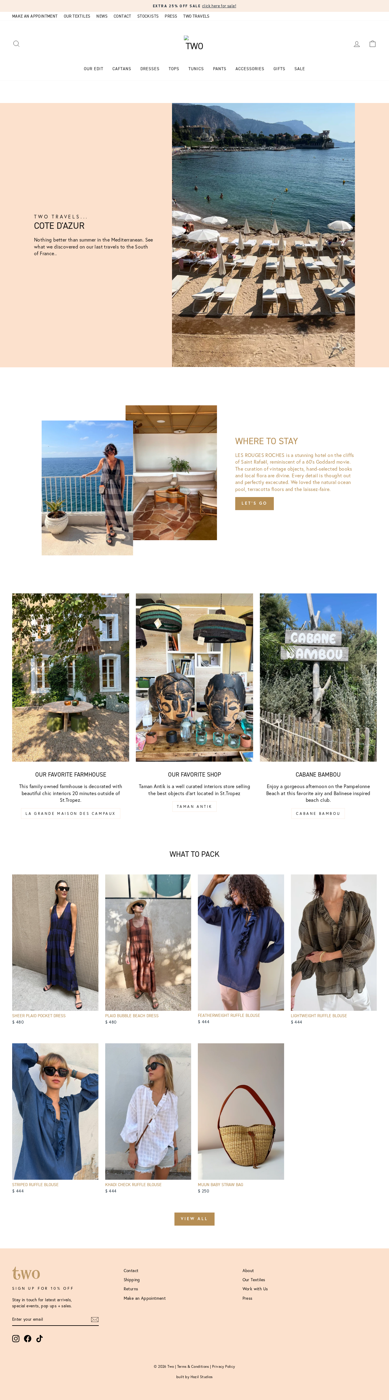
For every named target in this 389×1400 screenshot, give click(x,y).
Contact (122, 16)
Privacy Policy (223, 1366)
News (102, 16)
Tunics (196, 69)
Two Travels (196, 16)
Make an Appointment (35, 16)
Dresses (150, 69)
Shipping (132, 1279)
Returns (131, 1288)
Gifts (279, 69)
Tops (174, 69)
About (248, 1270)
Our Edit (93, 69)
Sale (299, 69)
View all (194, 1218)
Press (171, 16)
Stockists (148, 16)
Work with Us (255, 1288)
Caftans (121, 69)
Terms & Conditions (193, 1366)
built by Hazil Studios (194, 1376)
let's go (254, 503)
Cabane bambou (318, 813)
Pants (219, 69)
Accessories (250, 69)
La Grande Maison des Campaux (71, 813)
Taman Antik (194, 806)
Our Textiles (77, 16)
